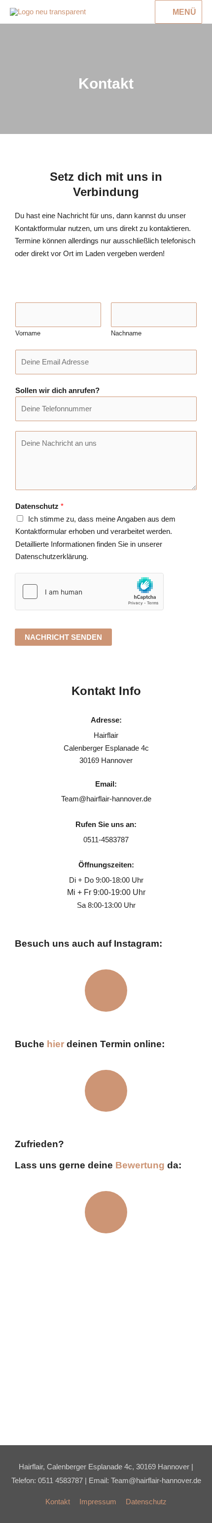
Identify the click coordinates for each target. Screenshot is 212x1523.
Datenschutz (39, 506)
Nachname (126, 333)
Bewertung (140, 1165)
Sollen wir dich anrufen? (57, 390)
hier (55, 1044)
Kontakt (57, 1501)
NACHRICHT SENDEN (63, 637)
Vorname (27, 333)
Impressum (97, 1501)
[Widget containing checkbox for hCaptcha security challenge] (89, 591)
